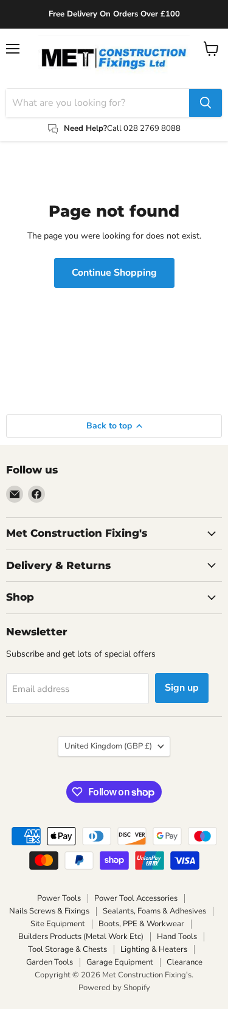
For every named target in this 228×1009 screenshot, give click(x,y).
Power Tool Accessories (136, 898)
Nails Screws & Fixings (49, 911)
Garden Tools (49, 962)
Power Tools (59, 898)
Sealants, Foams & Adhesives (154, 911)
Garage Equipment (119, 962)
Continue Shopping (114, 272)
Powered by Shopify (114, 987)
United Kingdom (108, 746)
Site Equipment (57, 923)
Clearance (184, 962)
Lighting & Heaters (153, 949)
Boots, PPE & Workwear (141, 923)
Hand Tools (177, 936)
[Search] (205, 103)
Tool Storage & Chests (67, 949)
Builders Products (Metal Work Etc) (80, 936)
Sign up (182, 687)
